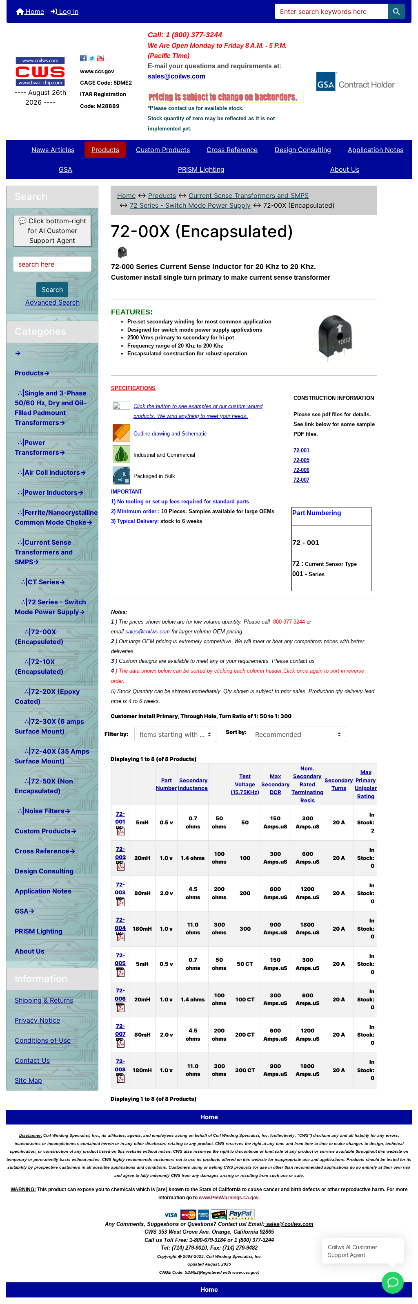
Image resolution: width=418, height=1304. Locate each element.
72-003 (120, 888)
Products (105, 150)
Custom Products (163, 150)
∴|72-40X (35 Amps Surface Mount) (52, 756)
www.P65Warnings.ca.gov (228, 1198)
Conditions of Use (43, 1040)
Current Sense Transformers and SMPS (249, 195)
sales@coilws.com (147, 631)
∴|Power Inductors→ (49, 492)
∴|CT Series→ (40, 582)
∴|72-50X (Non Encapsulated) (44, 786)
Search (52, 289)
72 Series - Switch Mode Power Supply (190, 205)
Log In (67, 11)
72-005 (301, 460)
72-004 (120, 923)
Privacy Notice (37, 1020)
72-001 (301, 450)
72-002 (120, 853)
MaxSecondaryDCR (275, 784)
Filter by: (116, 734)
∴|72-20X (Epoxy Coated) (47, 696)
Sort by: (236, 732)
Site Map (28, 1080)
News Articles (52, 150)
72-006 (301, 470)
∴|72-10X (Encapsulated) (39, 667)
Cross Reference (232, 150)
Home (34, 11)
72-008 (120, 1065)
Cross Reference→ (45, 851)
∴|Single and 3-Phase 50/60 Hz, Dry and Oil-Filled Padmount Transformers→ (51, 407)
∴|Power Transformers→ (40, 447)
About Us (344, 169)
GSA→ (25, 911)
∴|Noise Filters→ (43, 811)
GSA (65, 169)
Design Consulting (303, 150)
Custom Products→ (46, 831)
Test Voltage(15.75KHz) (245, 784)
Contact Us (32, 1060)
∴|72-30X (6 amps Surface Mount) (49, 726)
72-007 (301, 480)
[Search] (396, 11)
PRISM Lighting (201, 169)
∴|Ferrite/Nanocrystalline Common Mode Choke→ (56, 517)
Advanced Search (52, 302)
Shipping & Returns (44, 1000)
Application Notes (375, 150)
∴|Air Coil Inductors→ (50, 472)
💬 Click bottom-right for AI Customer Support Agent (52, 231)
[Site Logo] (40, 71)
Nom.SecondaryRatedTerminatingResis (307, 784)
